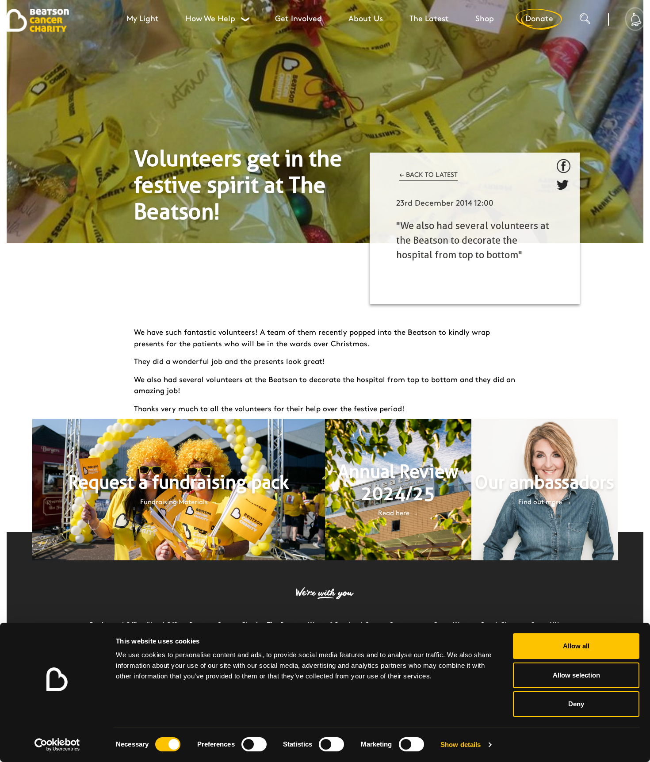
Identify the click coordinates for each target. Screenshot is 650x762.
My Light (142, 19)
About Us (365, 19)
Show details (460, 744)
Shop (484, 19)
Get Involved (298, 19)
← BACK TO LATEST (428, 175)
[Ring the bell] (635, 19)
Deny (576, 704)
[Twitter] (564, 186)
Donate (539, 19)
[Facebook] (564, 166)
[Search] (594, 22)
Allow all (576, 646)
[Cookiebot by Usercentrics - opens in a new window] (57, 744)
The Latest (429, 19)
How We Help (217, 19)
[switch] (254, 744)
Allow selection (576, 675)
